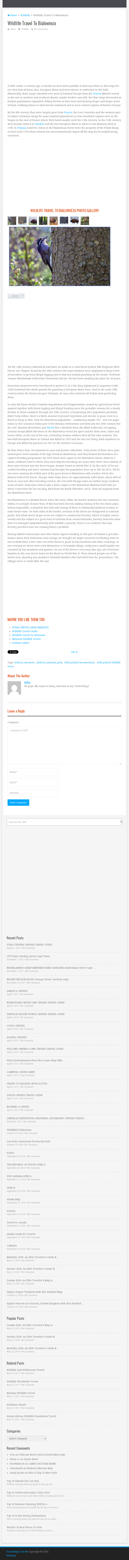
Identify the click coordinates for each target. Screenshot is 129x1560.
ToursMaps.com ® (16, 1551)
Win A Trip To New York (42, 1472)
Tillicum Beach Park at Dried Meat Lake (42, 1454)
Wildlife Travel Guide (25, 631)
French (97, 93)
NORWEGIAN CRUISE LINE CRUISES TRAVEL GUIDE (36, 1002)
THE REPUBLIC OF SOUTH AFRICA (26, 1164)
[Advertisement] (64, 57)
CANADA (12, 1245)
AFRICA (11, 1187)
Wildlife (25, 15)
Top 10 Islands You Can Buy (23, 1481)
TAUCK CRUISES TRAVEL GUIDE (25, 1095)
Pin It (74, 652)
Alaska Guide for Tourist (21, 1234)
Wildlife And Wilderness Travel (25, 1370)
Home (13, 15)
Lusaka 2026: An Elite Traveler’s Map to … (31, 1280)
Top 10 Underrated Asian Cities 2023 (28, 1492)
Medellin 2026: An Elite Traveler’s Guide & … (33, 1257)
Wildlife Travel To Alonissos (28, 635)
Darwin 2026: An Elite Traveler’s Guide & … (32, 1268)
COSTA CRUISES (16, 1025)
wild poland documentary (79, 662)
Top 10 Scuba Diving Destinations (26, 1515)
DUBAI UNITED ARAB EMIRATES (30, 627)
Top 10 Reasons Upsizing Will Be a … (28, 1504)
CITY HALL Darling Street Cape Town (28, 956)
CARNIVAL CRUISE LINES (21, 1072)
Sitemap (11, 1555)
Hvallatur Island (16, 1404)
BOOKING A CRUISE (18, 1106)
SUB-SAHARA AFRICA (19, 1176)
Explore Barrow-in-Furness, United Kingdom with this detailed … (45, 1303)
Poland (21, 127)
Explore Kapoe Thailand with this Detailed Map (34, 1292)
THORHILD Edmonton (19, 1130)
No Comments (41, 29)
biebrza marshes (24, 662)
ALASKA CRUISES (17, 1037)
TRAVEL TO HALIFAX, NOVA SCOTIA (27, 1083)
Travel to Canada (17, 1222)
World (50, 427)
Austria (11, 1211)
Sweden (39, 124)
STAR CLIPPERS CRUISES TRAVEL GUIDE (29, 944)
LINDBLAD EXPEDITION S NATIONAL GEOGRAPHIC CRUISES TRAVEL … (47, 1118)
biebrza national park (49, 662)
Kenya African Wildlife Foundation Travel (31, 1416)
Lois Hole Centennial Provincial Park (28, 1141)
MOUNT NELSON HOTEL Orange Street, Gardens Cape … (39, 979)
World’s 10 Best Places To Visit (24, 1527)
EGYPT (10, 1153)
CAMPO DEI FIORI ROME (42, 1463)
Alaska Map (13, 1199)
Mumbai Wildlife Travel (21, 1393)
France (68, 112)
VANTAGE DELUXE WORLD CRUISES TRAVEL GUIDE (36, 1014)
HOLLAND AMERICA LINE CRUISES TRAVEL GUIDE (35, 1048)
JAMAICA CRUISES (17, 991)
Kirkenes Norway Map (40, 1468)
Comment (13, 722)
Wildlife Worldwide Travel (22, 1381)
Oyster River (31, 1459)
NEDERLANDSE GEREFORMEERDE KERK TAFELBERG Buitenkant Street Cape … (51, 967)
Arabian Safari (20, 643)
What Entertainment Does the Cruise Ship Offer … (36, 1060)
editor (13, 29)
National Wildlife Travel (26, 639)
